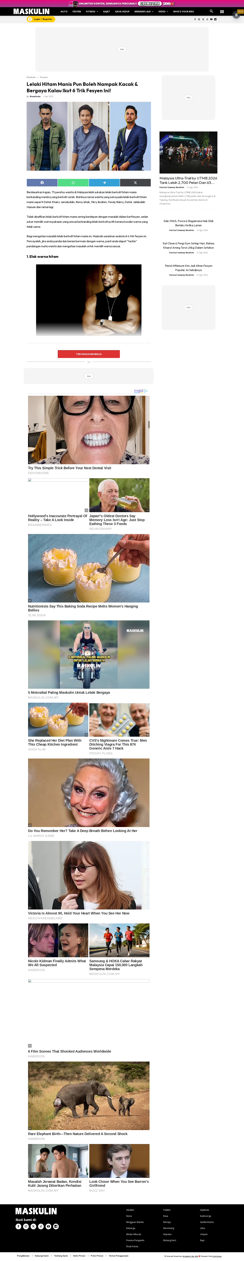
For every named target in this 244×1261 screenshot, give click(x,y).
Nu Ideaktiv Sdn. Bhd (190, 1256)
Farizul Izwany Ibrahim (172, 187)
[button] (211, 11)
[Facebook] (195, 20)
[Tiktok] (207, 20)
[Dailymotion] (215, 20)
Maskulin (31, 77)
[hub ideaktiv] (222, 10)
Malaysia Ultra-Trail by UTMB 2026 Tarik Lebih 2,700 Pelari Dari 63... (188, 180)
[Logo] (32, 11)
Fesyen (44, 77)
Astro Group (216, 1256)
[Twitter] (203, 20)
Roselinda (35, 96)
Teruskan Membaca (89, 354)
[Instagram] (199, 20)
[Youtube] (211, 20)
